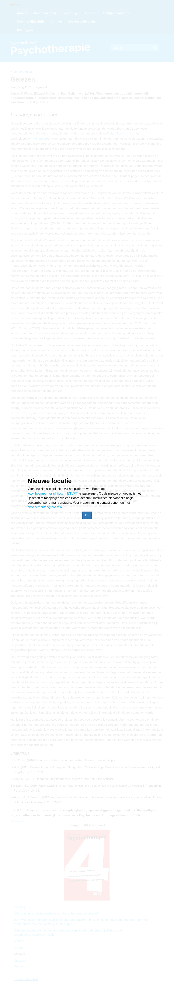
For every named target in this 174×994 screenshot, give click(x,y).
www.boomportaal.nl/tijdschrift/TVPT (53, 493)
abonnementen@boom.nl (45, 507)
